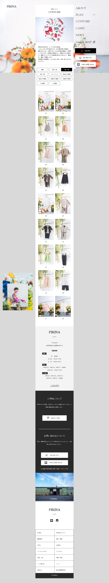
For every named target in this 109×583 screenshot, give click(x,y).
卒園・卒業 (59, 557)
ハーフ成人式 (40, 564)
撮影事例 (39, 539)
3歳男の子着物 (54, 79)
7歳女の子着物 (42, 79)
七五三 (39, 545)
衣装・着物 (59, 539)
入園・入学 (40, 557)
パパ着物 (54, 83)
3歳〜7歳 (42, 74)
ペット (58, 564)
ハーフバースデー (42, 551)
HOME (39, 533)
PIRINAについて (60, 533)
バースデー (59, 551)
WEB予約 (87, 51)
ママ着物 (42, 83)
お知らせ (39, 570)
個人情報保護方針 (61, 570)
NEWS (80, 35)
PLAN (79, 15)
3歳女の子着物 (67, 74)
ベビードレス (54, 74)
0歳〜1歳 (54, 69)
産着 (42, 69)
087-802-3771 (87, 58)
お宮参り (58, 545)
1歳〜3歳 (66, 69)
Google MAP (83, 42)
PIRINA (11, 6)
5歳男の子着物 (67, 79)
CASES (80, 28)
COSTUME (83, 21)
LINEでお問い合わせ (88, 64)
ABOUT (81, 8)
